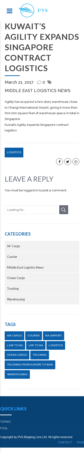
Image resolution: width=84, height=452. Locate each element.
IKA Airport (53, 335)
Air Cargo (13, 246)
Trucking (13, 288)
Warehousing (16, 299)
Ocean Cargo (16, 278)
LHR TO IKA (35, 345)
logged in (31, 190)
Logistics (14, 152)
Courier (12, 257)
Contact (5, 421)
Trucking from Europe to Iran (30, 364)
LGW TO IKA (15, 345)
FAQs (3, 428)
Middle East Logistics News (37, 90)
